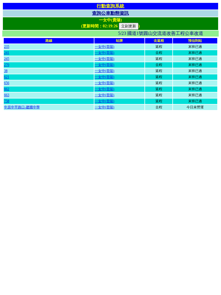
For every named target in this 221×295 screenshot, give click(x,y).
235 (6, 47)
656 (6, 83)
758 (6, 101)
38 (5, 71)
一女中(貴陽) (104, 47)
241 (6, 53)
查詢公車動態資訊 (110, 13)
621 (6, 77)
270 (6, 65)
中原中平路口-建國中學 (22, 107)
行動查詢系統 (110, 5)
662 (6, 89)
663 (6, 95)
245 (6, 59)
